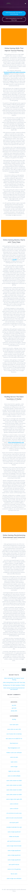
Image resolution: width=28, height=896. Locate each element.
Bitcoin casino (14, 873)
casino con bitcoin (14, 804)
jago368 (14, 259)
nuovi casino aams (14, 724)
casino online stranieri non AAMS (14, 780)
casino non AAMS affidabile (14, 776)
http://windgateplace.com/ (14, 748)
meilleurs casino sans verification (14, 752)
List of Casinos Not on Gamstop (14, 734)
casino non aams (14, 757)
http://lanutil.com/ (14, 743)
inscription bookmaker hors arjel (14, 827)
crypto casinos (14, 762)
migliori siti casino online (14, 771)
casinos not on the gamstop (14, 869)
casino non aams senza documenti (14, 818)
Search (23, 669)
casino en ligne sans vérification (14, 878)
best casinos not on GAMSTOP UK (14, 738)
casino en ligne (14, 766)
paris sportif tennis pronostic (14, 841)
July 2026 (14, 705)
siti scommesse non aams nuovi (14, 813)
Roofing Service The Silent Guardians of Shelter (14, 685)
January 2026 (14, 710)
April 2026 (14, 708)
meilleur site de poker (14, 836)
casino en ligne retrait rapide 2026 (14, 799)
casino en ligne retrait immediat (14, 845)
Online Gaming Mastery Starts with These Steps (14, 19)
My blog (14, 719)
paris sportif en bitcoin (14, 864)
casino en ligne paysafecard (14, 832)
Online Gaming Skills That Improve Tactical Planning (14, 13)
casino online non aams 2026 (14, 729)
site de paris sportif (14, 822)
